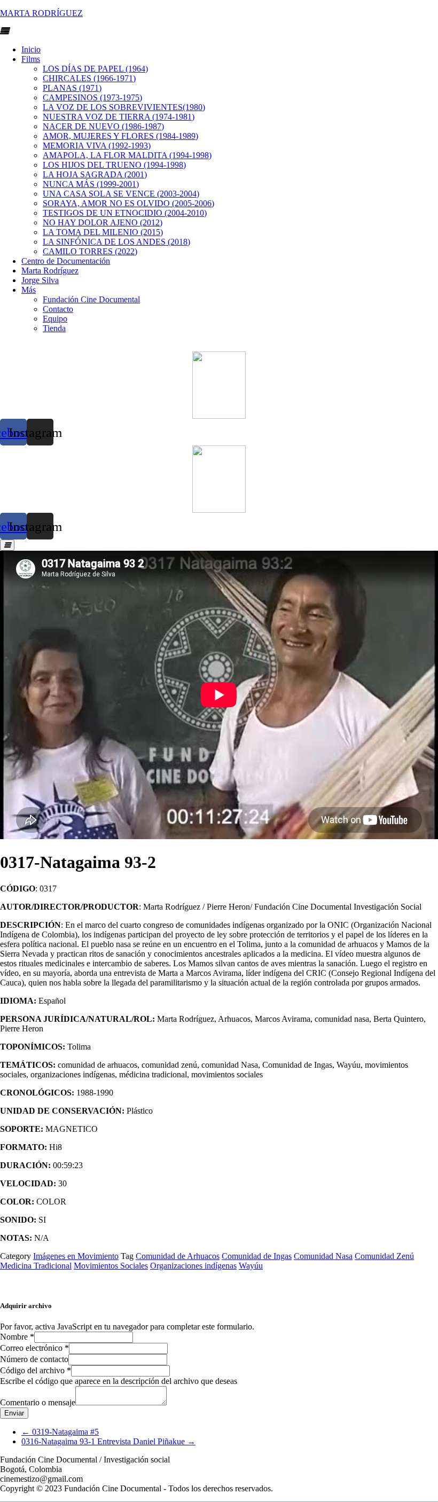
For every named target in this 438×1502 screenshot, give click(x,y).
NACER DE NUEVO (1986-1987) (103, 126)
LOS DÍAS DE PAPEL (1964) (95, 68)
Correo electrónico (34, 1347)
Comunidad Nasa (323, 1256)
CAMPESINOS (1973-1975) (92, 97)
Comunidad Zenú (384, 1256)
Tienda (54, 328)
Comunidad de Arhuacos (178, 1256)
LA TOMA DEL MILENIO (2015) (103, 232)
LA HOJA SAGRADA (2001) (95, 174)
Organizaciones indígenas (193, 1265)
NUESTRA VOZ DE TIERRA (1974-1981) (118, 116)
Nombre (17, 1336)
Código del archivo (35, 1370)
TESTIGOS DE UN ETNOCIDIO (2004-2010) (125, 212)
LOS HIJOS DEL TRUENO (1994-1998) (114, 164)
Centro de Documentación (65, 260)
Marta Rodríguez (50, 270)
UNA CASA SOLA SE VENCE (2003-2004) (121, 193)
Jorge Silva (40, 280)
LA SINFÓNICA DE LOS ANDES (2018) (116, 241)
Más (28, 289)
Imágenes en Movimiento (76, 1256)
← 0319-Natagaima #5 (60, 1431)
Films (30, 59)
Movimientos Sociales (111, 1265)
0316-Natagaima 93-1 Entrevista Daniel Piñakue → (108, 1441)
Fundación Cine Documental (91, 299)
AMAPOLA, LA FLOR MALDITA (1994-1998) (127, 155)
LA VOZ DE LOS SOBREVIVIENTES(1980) (124, 107)
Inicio (31, 49)
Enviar (14, 1413)
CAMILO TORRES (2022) (90, 251)
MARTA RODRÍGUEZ (41, 13)
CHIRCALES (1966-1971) (89, 78)
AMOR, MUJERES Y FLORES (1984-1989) (120, 135)
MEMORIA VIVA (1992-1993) (97, 145)
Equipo (55, 318)
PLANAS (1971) (72, 87)
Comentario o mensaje (37, 1402)
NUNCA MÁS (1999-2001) (91, 184)
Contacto (58, 309)
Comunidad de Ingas (257, 1256)
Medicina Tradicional (36, 1265)
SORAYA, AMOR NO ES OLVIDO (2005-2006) (128, 203)
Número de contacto (34, 1359)
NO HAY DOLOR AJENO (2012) (102, 222)
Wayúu (251, 1265)
